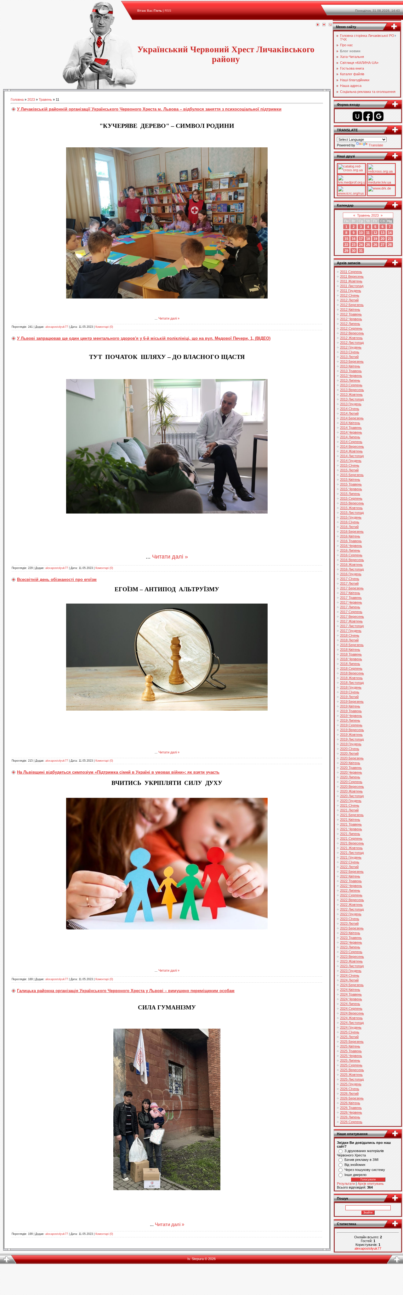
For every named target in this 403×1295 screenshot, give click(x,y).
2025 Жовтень (351, 1074)
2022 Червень (351, 886)
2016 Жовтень (351, 564)
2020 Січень (349, 749)
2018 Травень (351, 654)
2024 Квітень (350, 989)
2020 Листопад (352, 796)
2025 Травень (351, 1051)
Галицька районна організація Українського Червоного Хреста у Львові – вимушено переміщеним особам (126, 990)
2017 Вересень (352, 616)
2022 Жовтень (351, 904)
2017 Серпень (351, 612)
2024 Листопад (352, 1023)
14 (390, 233)
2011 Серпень (351, 272)
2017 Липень (350, 607)
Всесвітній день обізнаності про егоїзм (57, 579)
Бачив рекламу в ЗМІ (361, 1160)
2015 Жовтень (351, 508)
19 (375, 239)
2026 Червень (351, 1112)
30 (353, 251)
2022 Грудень (350, 914)
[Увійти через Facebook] (368, 116)
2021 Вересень (352, 843)
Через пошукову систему (364, 1170)
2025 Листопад (352, 1079)
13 (382, 233)
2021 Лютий (349, 810)
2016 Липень (350, 550)
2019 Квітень (350, 706)
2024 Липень (350, 1004)
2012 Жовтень (351, 338)
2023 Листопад (352, 966)
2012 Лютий (349, 300)
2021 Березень (352, 815)
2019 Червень (351, 716)
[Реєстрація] (324, 25)
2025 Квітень (350, 1046)
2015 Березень (352, 475)
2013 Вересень (352, 390)
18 (368, 239)
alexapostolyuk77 (56, 326)
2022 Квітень (350, 876)
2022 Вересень (352, 900)
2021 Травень (351, 824)
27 (382, 245)
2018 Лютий (349, 640)
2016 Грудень (350, 574)
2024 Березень (352, 985)
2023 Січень (349, 919)
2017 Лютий (349, 583)
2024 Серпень (351, 1008)
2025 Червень (351, 1056)
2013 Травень (351, 371)
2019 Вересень (352, 730)
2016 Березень (352, 531)
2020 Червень (351, 772)
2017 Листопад (352, 626)
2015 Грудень (350, 517)
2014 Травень (351, 427)
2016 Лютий (349, 527)
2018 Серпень (351, 668)
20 (382, 239)
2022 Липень (350, 890)
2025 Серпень (351, 1065)
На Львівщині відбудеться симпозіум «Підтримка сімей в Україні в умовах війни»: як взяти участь (118, 772)
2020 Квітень (350, 763)
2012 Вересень (352, 333)
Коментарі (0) (104, 326)
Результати (346, 1183)
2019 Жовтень (351, 734)
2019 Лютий (349, 697)
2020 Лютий (349, 753)
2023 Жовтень (351, 961)
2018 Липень (350, 664)
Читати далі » (168, 318)
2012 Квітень (350, 309)
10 (361, 233)
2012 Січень (349, 295)
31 (361, 251)
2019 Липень (350, 720)
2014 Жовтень (351, 451)
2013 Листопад (352, 399)
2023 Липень (350, 947)
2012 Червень (351, 319)
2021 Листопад (352, 853)
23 (353, 245)
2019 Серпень (351, 725)
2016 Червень (351, 546)
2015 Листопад (352, 512)
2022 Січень (349, 862)
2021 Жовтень (351, 848)
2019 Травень (351, 711)
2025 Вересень (352, 1070)
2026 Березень (352, 1098)
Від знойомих (355, 1165)
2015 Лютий (349, 470)
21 (390, 239)
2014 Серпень (351, 442)
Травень (45, 99)
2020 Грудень (350, 801)
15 (346, 239)
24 (361, 245)
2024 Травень (351, 994)
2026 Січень (349, 1089)
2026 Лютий (349, 1093)
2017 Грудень (350, 631)
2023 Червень (351, 942)
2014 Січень (349, 409)
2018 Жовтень (351, 678)
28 (390, 245)
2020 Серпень (351, 782)
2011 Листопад (351, 286)
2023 (31, 99)
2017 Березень (352, 588)
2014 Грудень (350, 461)
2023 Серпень (351, 952)
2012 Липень (350, 324)
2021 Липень (350, 834)
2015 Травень (351, 484)
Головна (17, 99)
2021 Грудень (350, 857)
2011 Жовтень (351, 281)
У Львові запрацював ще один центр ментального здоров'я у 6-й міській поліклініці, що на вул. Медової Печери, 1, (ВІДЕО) (143, 338)
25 (368, 245)
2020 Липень (350, 777)
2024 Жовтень (351, 1018)
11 (368, 233)
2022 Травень (351, 881)
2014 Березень (352, 418)
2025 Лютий (349, 1037)
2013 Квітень (350, 366)
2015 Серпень (351, 498)
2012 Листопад (352, 342)
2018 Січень (349, 635)
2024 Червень (351, 999)
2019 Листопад (352, 739)
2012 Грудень (350, 347)
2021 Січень (349, 805)
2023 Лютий (349, 923)
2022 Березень (352, 871)
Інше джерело (355, 1175)
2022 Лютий (349, 867)
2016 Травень (351, 541)
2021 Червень (351, 829)
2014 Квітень (350, 423)
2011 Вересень (352, 276)
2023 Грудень (350, 971)
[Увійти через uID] (357, 116)
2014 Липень (350, 437)
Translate (376, 145)
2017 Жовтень (351, 621)
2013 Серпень (351, 385)
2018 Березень (352, 645)
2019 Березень (352, 701)
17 (361, 239)
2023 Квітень (350, 933)
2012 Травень (351, 314)
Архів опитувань (371, 1183)
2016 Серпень (351, 555)
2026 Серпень (351, 1122)
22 (346, 245)
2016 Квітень (350, 536)
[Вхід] (330, 25)
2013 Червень (351, 376)
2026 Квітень (350, 1103)
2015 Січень (349, 465)
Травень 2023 (368, 215)
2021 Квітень (350, 819)
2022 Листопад (352, 909)
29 (346, 251)
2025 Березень (352, 1041)
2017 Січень (349, 579)
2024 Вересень (352, 1013)
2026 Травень (351, 1108)
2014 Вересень (352, 446)
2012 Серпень (351, 328)
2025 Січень (349, 1032)
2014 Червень (351, 432)
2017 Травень (351, 597)
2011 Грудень (350, 291)
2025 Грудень (350, 1084)
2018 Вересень (352, 673)
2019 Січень (349, 692)
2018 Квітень (350, 649)
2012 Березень (352, 305)
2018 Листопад (352, 682)
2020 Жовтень (351, 791)
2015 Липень (350, 494)
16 (353, 239)
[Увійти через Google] (378, 116)
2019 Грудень (350, 744)
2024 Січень (349, 975)
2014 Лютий (349, 413)
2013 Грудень (350, 404)
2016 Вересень (352, 560)
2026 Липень (350, 1117)
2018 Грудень (350, 687)
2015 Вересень (352, 503)
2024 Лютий (349, 980)
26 (375, 245)
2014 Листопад (352, 456)
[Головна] (317, 25)
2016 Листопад (352, 569)
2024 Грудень (350, 1027)
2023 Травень (351, 938)
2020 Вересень (352, 786)
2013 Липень (350, 380)
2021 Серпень (351, 838)
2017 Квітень (350, 593)
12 (375, 233)
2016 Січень (349, 522)
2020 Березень (352, 758)
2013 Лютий (349, 357)
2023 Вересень (352, 956)
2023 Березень (352, 928)
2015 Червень (351, 489)
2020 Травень (351, 768)
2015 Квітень (350, 479)
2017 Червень (351, 602)
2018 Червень (351, 659)
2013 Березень (352, 361)
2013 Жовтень (351, 394)
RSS (168, 10)
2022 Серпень (351, 895)
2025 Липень (350, 1060)
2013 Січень (349, 352)
